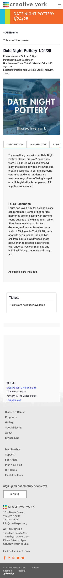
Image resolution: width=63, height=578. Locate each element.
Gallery (9, 422)
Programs (11, 417)
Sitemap (7, 570)
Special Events (13, 427)
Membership (12, 449)
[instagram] (13, 557)
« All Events (10, 32)
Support (9, 454)
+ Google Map (13, 399)
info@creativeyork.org (15, 523)
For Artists (11, 459)
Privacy (36, 567)
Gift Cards (11, 470)
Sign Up (15, 494)
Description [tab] (14, 144)
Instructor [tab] (38, 144)
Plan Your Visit (13, 464)
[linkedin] (9, 557)
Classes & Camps (15, 412)
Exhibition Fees (14, 475)
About (8, 432)
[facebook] (4, 557)
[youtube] (18, 557)
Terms (22, 570)
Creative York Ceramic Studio (21, 387)
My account (12, 437)
